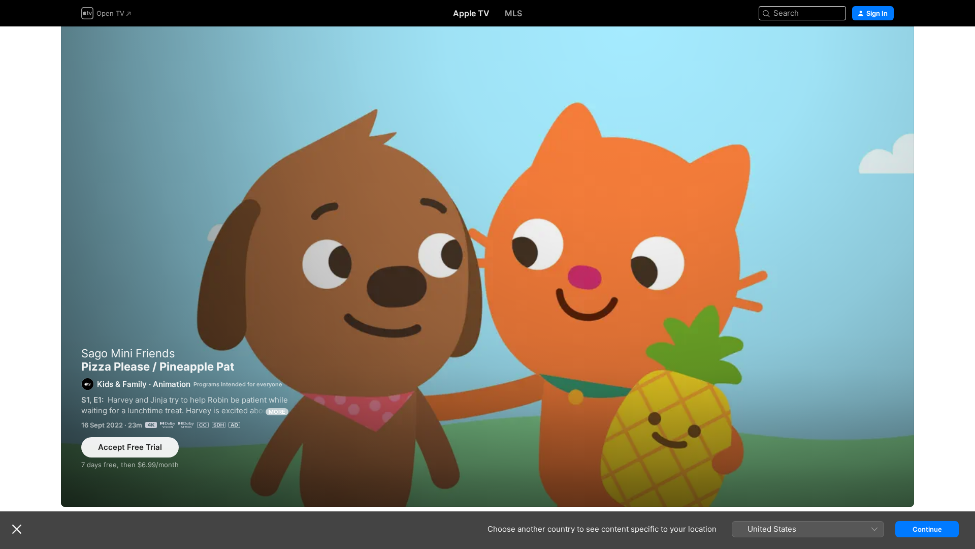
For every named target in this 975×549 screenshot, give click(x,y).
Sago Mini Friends (128, 353)
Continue (927, 529)
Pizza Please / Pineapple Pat (487, 266)
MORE (277, 411)
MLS (513, 13)
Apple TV (471, 13)
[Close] (16, 529)
